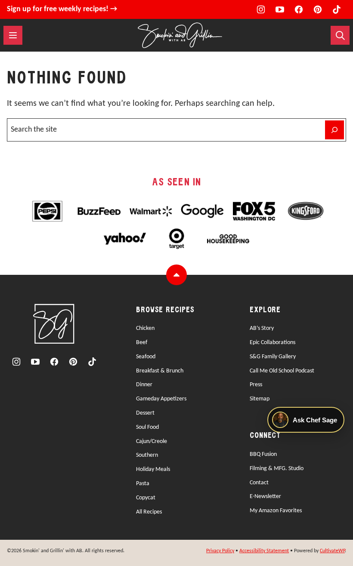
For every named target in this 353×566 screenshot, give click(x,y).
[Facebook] (298, 9)
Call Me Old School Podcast (282, 371)
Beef (141, 342)
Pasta (142, 483)
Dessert (145, 413)
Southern (147, 455)
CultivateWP (332, 551)
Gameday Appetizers (161, 399)
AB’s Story (262, 328)
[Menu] (12, 35)
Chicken (145, 328)
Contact (259, 483)
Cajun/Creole (151, 441)
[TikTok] (336, 9)
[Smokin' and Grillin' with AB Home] (180, 35)
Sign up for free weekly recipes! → (62, 9)
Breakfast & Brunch (159, 371)
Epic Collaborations (272, 342)
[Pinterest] (317, 9)
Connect (265, 436)
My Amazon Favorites (276, 511)
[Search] (340, 35)
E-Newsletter (265, 496)
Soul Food (147, 427)
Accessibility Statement (264, 551)
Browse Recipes (165, 310)
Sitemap (259, 399)
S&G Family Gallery (273, 357)
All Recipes (149, 512)
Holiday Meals (153, 469)
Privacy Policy (220, 551)
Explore (265, 310)
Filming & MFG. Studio (276, 468)
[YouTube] (279, 9)
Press (256, 384)
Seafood (145, 357)
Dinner (144, 384)
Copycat (145, 498)
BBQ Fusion (263, 454)
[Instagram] (260, 9)
